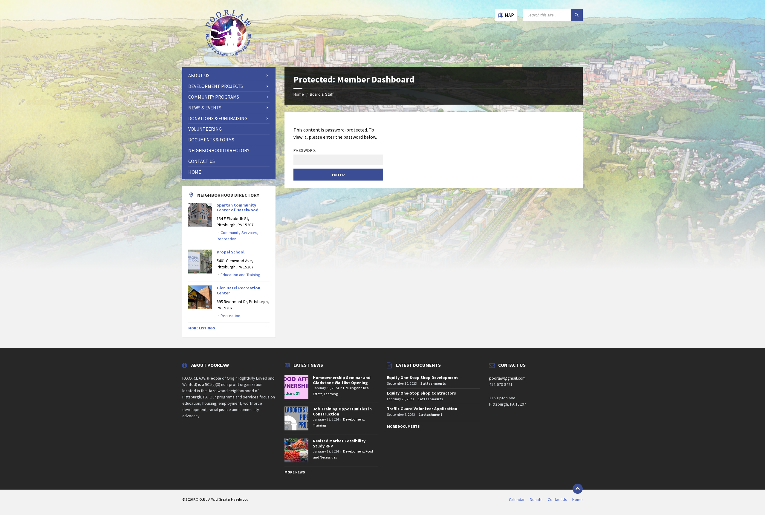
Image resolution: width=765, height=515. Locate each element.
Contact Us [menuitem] (557, 499)
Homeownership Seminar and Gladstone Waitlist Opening (342, 380)
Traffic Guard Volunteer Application (422, 408)
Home (298, 94)
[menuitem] (229, 75)
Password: (304, 150)
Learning (331, 394)
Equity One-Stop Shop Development (422, 377)
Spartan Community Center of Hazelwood (237, 207)
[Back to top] (578, 489)
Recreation (226, 239)
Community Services (239, 232)
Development (353, 419)
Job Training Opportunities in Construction (342, 411)
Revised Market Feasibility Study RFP (339, 443)
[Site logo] (229, 55)
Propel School (230, 252)
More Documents (403, 426)
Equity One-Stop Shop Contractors (421, 393)
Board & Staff (321, 94)
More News (294, 472)
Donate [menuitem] (536, 499)
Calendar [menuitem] (517, 499)
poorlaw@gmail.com (507, 378)
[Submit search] (577, 15)
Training (319, 425)
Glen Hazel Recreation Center (238, 290)
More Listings (201, 328)
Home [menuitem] (577, 499)
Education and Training (240, 274)
